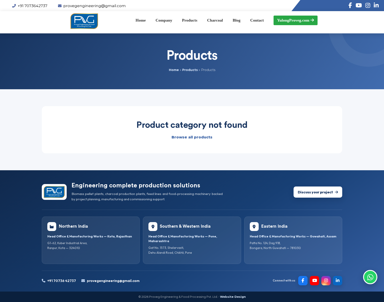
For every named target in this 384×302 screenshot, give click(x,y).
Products (189, 20)
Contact (257, 20)
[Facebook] (303, 280)
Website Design (233, 296)
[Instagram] (326, 280)
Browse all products (192, 137)
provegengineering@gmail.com (94, 6)
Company (164, 20)
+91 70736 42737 (61, 280)
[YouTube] (314, 280)
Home (141, 20)
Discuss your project (315, 192)
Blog (236, 20)
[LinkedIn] (337, 280)
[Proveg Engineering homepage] (54, 192)
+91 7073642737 (32, 6)
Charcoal (215, 20)
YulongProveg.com (293, 20)
